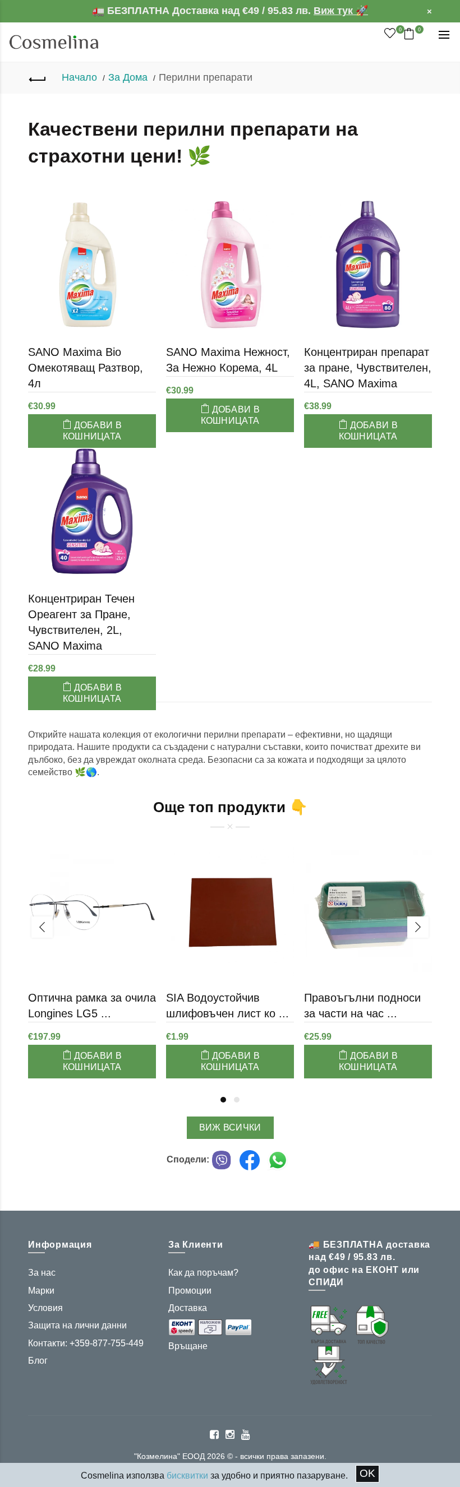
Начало (79, 77)
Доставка (187, 1308)
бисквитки (187, 1475)
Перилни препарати (205, 77)
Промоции (189, 1290)
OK (367, 1473)
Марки (41, 1290)
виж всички (230, 1127)
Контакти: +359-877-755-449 (86, 1343)
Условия (45, 1308)
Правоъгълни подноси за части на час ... (362, 1006)
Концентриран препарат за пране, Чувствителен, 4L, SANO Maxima (367, 368)
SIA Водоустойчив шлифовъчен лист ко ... (227, 1006)
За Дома (128, 77)
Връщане (188, 1346)
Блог (38, 1360)
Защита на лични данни (77, 1325)
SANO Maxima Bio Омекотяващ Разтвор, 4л (85, 368)
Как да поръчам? (203, 1272)
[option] (92, 948)
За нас (42, 1272)
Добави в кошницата (92, 430)
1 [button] (223, 1099)
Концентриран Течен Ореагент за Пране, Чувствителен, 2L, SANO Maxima (81, 622)
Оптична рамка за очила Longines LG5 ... (92, 1006)
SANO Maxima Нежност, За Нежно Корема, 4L (228, 360)
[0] (390, 33)
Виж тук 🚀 (341, 10)
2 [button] (237, 1099)
